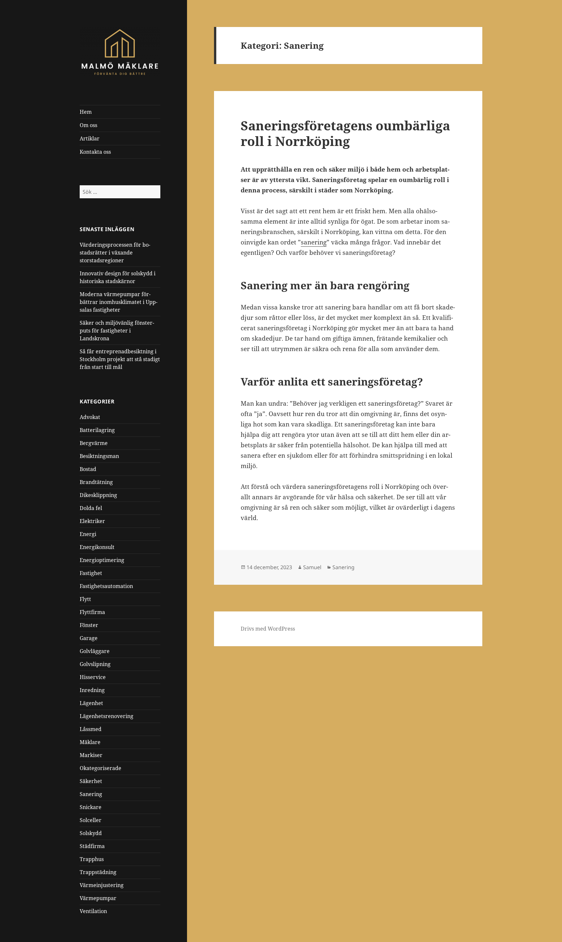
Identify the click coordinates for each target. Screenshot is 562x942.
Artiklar (90, 138)
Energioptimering (102, 560)
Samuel (312, 567)
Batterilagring (97, 430)
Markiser (91, 755)
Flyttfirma (92, 612)
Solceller (90, 820)
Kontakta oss (95, 151)
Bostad (88, 469)
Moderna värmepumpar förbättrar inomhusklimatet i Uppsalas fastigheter (118, 302)
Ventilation (93, 911)
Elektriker (92, 521)
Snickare (90, 807)
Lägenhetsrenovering (106, 716)
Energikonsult (97, 547)
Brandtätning (96, 482)
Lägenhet (91, 703)
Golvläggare (95, 651)
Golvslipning (95, 664)
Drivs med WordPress (268, 628)
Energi (88, 534)
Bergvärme (94, 443)
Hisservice (93, 677)
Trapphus (92, 859)
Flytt (85, 599)
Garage (89, 638)
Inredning (92, 690)
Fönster (89, 625)
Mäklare (90, 742)
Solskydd (91, 833)
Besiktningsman (99, 456)
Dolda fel (91, 508)
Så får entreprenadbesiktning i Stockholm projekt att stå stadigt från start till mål (120, 359)
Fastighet (91, 573)
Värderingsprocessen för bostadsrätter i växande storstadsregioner (115, 252)
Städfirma (92, 846)
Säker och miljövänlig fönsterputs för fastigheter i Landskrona (117, 330)
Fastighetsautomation (106, 586)
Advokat (90, 417)
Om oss (88, 125)
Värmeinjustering (102, 885)
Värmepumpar (98, 898)
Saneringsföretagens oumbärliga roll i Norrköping (345, 133)
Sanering (91, 794)
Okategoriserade (100, 768)
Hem (86, 111)
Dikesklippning (98, 495)
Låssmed (90, 729)
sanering (314, 242)
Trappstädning (98, 872)
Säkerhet (91, 781)
